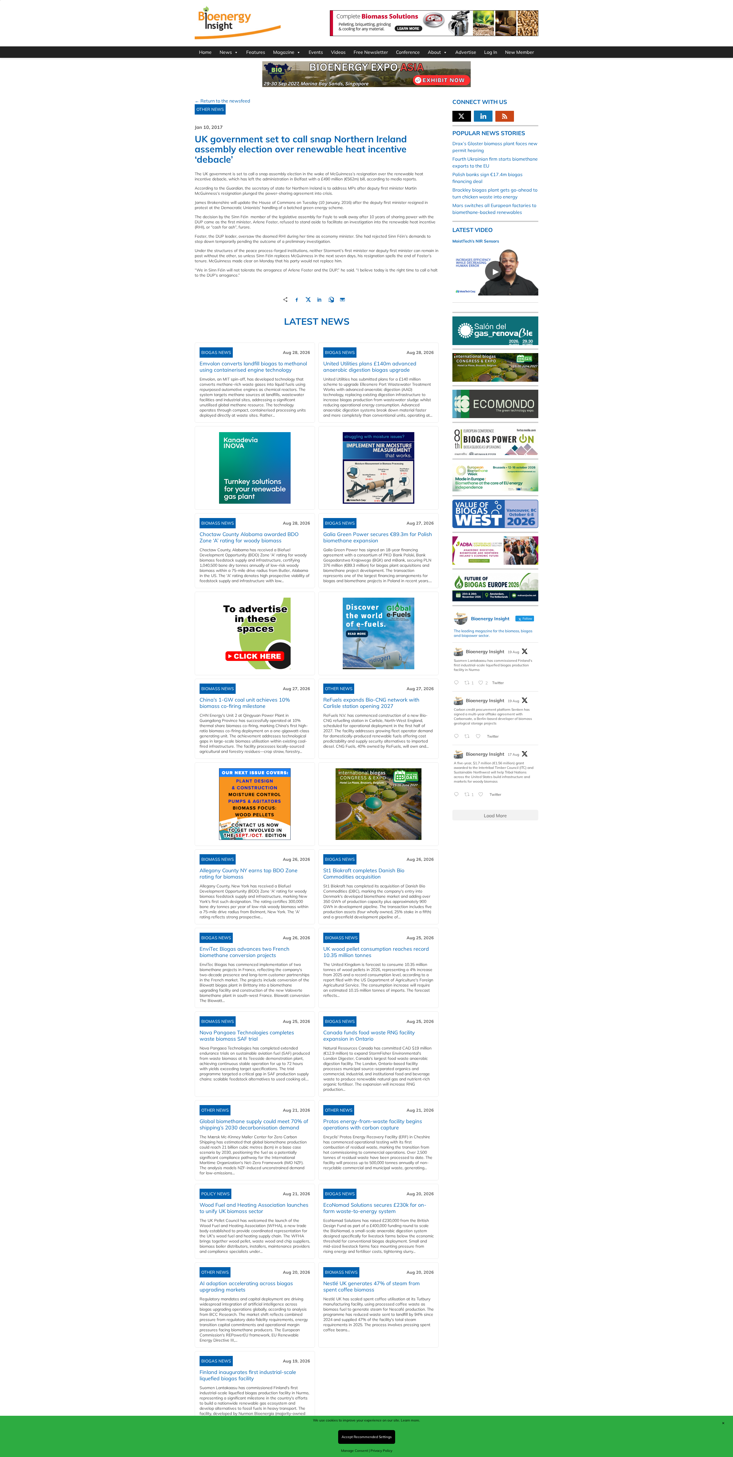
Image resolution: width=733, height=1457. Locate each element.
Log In (490, 52)
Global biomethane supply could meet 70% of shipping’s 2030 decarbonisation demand (254, 1124)
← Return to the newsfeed (222, 101)
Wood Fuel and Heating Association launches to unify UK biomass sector (254, 1208)
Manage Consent (354, 1450)
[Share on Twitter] (308, 298)
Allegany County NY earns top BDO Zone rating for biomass (248, 873)
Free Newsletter (371, 52)
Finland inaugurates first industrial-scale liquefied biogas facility (248, 1375)
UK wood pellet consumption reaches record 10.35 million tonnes (376, 952)
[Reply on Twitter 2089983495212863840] (457, 683)
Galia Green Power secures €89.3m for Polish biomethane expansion (377, 537)
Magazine (283, 52)
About (434, 52)
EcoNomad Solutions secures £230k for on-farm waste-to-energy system (374, 1208)
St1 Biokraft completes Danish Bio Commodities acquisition (363, 873)
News (226, 52)
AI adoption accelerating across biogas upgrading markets (246, 1286)
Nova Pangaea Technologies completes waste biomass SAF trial (247, 1035)
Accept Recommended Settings (367, 1437)
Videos (338, 52)
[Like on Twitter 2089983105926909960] (480, 737)
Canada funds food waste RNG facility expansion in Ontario (369, 1035)
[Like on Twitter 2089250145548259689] (482, 795)
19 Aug (513, 652)
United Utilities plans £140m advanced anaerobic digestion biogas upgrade (369, 366)
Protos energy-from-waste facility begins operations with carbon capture (372, 1124)
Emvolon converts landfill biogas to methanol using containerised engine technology (253, 366)
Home (205, 52)
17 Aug (513, 754)
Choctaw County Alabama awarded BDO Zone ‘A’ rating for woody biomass (249, 537)
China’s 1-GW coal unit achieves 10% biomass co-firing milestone (245, 702)
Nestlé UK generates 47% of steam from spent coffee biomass (371, 1286)
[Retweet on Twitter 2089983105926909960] (468, 737)
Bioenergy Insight (485, 651)
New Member (519, 52)
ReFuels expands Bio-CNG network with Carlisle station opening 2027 (371, 702)
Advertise (465, 52)
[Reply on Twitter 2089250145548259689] (457, 795)
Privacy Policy (381, 1450)
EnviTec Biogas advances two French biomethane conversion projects (244, 952)
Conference (408, 52)
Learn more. (410, 1420)
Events (316, 52)
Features (255, 52)
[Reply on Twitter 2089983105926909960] (457, 737)
